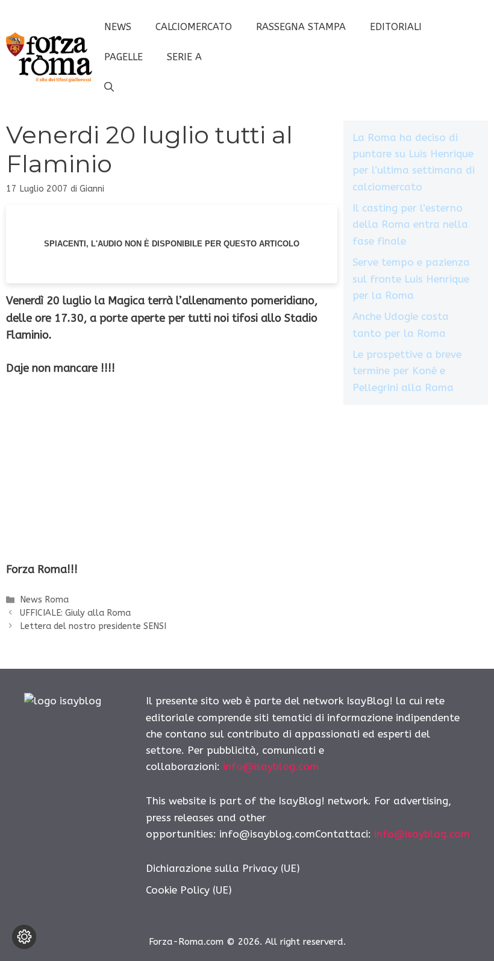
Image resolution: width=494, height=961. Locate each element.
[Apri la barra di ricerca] (109, 87)
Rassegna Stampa (301, 27)
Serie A (184, 57)
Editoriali (396, 27)
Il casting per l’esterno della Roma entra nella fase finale (410, 224)
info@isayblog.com (271, 766)
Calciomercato (193, 27)
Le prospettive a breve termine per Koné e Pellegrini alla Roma (406, 370)
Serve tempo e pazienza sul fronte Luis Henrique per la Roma (411, 278)
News (117, 27)
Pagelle (123, 57)
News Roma (44, 600)
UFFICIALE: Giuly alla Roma (75, 613)
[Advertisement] (171, 476)
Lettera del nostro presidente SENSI (93, 626)
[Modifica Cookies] (24, 937)
